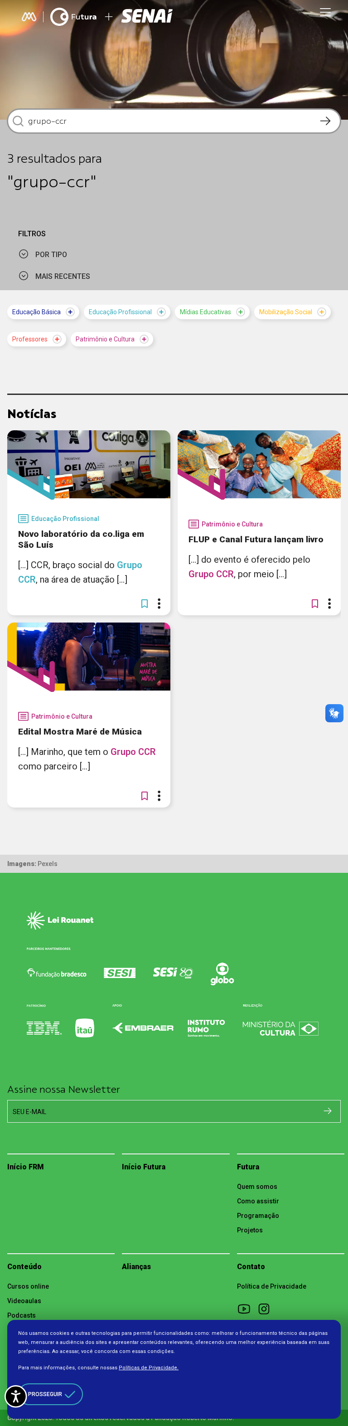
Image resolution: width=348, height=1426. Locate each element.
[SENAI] (148, 17)
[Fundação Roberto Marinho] (29, 16)
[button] (144, 603)
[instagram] (267, 1308)
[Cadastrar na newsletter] (327, 1111)
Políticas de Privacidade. (149, 1368)
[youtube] (247, 1308)
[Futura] (73, 17)
